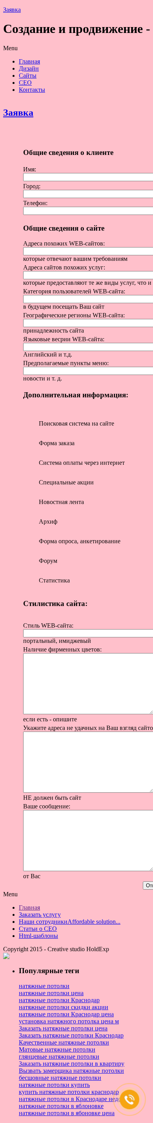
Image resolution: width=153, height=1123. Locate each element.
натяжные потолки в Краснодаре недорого (76, 1099)
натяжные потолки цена (51, 993)
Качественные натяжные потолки (64, 1042)
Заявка (12, 9)
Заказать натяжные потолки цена (63, 1028)
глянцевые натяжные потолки (59, 1056)
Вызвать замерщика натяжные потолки (71, 1070)
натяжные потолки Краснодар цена (66, 1014)
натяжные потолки (44, 986)
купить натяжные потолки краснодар (69, 1091)
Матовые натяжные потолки (57, 1049)
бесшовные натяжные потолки (60, 1077)
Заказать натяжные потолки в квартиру (71, 1063)
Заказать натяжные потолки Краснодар (71, 1035)
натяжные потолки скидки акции (63, 1007)
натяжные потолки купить (54, 1084)
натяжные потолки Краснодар (59, 1000)
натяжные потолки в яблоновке (61, 1106)
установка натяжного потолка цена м (69, 1021)
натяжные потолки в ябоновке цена (67, 1113)
